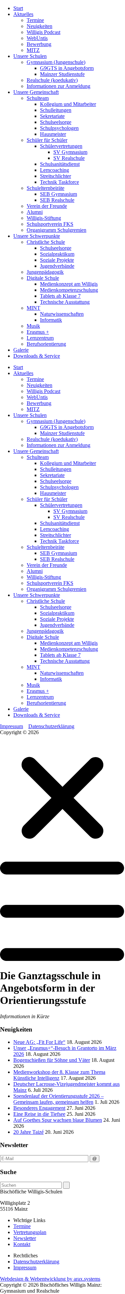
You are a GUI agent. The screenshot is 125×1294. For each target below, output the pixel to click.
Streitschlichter (55, 176)
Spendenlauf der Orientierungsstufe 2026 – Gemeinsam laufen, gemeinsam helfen (58, 1099)
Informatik (51, 320)
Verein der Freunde (47, 206)
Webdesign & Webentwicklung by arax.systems (50, 1279)
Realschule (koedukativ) (52, 80)
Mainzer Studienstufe (62, 74)
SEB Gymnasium (58, 194)
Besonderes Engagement (39, 1108)
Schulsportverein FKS (50, 224)
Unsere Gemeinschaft (36, 92)
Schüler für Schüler (47, 140)
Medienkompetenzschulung (69, 290)
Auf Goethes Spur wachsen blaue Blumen (57, 1120)
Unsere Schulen (30, 56)
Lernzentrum (40, 338)
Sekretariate (52, 116)
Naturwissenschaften (62, 314)
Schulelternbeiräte (45, 188)
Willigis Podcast (43, 32)
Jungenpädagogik (45, 272)
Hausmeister (53, 134)
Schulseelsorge (55, 122)
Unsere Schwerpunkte (36, 236)
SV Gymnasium (70, 152)
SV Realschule (69, 158)
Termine (35, 20)
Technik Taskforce (59, 182)
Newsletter (24, 1238)
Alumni (35, 212)
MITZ (33, 50)
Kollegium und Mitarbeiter (68, 104)
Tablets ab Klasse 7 (60, 296)
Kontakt (21, 1244)
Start (18, 8)
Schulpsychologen (59, 128)
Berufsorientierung (46, 344)
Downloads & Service (36, 356)
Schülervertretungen (61, 146)
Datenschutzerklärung (51, 726)
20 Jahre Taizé (28, 1132)
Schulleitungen (55, 110)
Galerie (21, 350)
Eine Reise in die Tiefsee (39, 1114)
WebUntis (37, 38)
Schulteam (38, 98)
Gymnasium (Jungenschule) (56, 62)
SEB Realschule (57, 200)
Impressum (11, 726)
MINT (33, 308)
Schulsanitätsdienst (60, 164)
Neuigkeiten (39, 26)
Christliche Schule (46, 242)
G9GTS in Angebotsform (67, 68)
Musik (33, 326)
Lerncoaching (54, 170)
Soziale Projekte (57, 260)
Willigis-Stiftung (44, 218)
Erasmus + (38, 332)
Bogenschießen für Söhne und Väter (51, 1060)
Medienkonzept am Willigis (69, 284)
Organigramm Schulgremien (56, 230)
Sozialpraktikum (57, 254)
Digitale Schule (43, 278)
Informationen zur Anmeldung (58, 86)
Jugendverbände (57, 266)
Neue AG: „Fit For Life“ (39, 1042)
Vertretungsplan (29, 1232)
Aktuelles (23, 14)
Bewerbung (39, 44)
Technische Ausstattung (65, 302)
